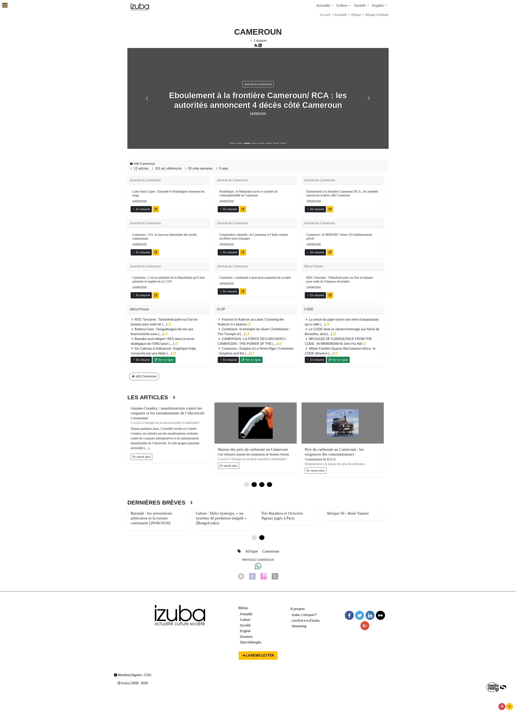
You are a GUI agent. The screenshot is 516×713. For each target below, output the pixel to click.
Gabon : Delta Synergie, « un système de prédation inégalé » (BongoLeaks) (221, 518)
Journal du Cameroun (145, 180)
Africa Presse (313, 266)
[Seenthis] (263, 576)
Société (245, 625)
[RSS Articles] (260, 45)
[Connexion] (501, 706)
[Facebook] (252, 576)
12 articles (141, 168)
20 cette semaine (200, 168)
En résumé (142, 209)
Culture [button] (342, 5)
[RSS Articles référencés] (256, 45)
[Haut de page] (509, 706)
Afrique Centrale (377, 15)
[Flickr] (380, 615)
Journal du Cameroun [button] (258, 84)
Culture (245, 619)
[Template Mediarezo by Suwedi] (492, 687)
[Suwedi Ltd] (503, 687)
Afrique (356, 15)
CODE (308, 309)
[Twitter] (359, 615)
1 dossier (260, 40)
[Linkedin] (370, 615)
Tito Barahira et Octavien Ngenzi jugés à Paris (282, 515)
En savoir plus (141, 456)
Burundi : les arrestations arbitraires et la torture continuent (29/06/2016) (151, 518)
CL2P (221, 309)
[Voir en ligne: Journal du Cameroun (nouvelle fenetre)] (156, 209)
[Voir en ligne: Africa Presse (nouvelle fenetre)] (330, 295)
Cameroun (270, 551)
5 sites (223, 168)
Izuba (125, 683)
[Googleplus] (364, 625)
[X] (275, 576)
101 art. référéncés (168, 168)
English (245, 631)
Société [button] (360, 5)
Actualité (340, 15)
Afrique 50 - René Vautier (348, 513)
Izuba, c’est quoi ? (304, 615)
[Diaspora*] (241, 576)
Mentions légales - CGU (134, 675)
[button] (146, 98)
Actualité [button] (323, 5)
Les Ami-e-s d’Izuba (305, 620)
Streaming (299, 626)
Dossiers (246, 636)
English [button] (378, 5)
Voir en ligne (165, 359)
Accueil (325, 15)
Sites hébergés (250, 642)
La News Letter (259, 655)
